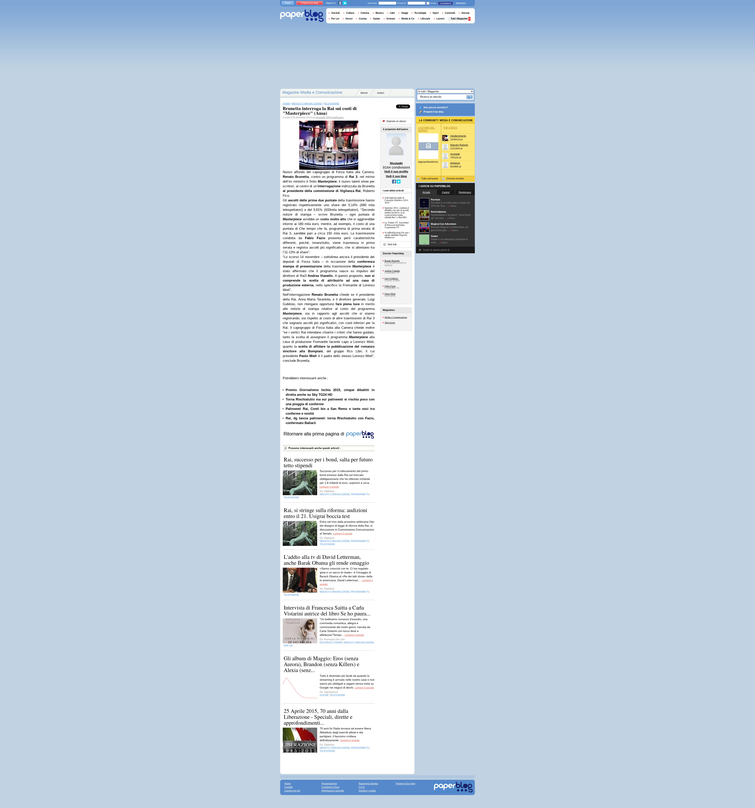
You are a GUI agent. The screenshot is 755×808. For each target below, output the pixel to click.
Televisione (390, 322)
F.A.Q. (362, 787)
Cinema (365, 13)
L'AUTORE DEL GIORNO (426, 129)
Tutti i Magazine (459, 18)
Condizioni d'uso (330, 787)
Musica (380, 13)
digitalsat (455, 163)
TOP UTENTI (450, 128)
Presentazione (329, 783)
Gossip (465, 13)
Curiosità (450, 13)
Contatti (288, 787)
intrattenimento (458, 136)
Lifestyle (425, 18)
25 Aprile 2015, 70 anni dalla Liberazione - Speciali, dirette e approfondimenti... (318, 716)
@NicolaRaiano (334, 117)
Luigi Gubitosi (391, 278)
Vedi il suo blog (396, 176)
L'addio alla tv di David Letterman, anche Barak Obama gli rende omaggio (326, 559)
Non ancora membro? (436, 107)
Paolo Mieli (390, 293)
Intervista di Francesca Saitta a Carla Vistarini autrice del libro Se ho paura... (327, 610)
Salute (376, 18)
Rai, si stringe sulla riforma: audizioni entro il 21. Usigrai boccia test (325, 513)
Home (288, 3)
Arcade (426, 192)
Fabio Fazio (390, 285)
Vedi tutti (392, 244)
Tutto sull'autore (429, 178)
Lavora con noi (292, 790)
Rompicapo (465, 192)
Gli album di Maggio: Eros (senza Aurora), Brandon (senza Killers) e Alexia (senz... (321, 664)
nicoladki (455, 154)
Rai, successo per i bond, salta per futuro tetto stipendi (328, 462)
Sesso (349, 18)
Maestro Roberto (459, 145)
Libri (392, 13)
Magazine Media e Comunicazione (312, 92)
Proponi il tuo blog (433, 111)
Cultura (350, 13)
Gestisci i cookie (367, 790)
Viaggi (404, 13)
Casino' (446, 192)
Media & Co (407, 18)
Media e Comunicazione (396, 317)
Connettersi (445, 3)
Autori (380, 93)
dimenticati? (461, 3)
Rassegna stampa (368, 783)
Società (335, 13)
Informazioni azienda (332, 790)
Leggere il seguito (329, 487)
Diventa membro (455, 178)
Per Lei (335, 18)
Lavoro (440, 18)
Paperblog (302, 16)
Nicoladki (321, 117)
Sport (436, 13)
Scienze (390, 18)
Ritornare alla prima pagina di (314, 433)
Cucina (363, 18)
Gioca (453, 206)
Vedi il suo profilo (396, 171)
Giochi (363, 93)
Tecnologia (420, 13)
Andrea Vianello (392, 270)
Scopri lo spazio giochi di (436, 250)
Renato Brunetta (392, 260)
